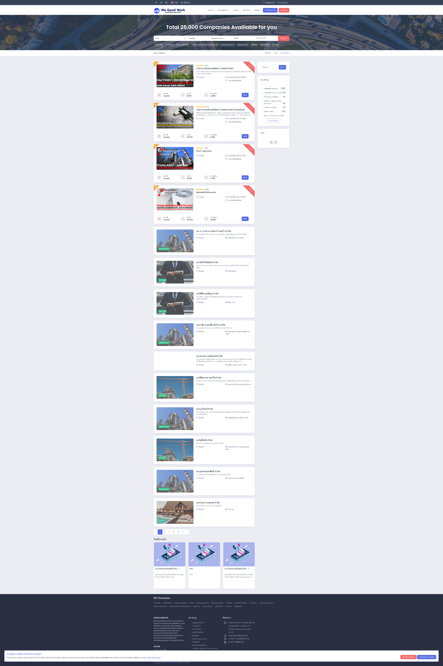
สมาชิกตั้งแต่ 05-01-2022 (236, 77)
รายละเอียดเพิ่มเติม (234, 81)
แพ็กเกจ (236, 10)
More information (154, 658)
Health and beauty (241, 603)
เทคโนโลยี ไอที (197, 632)
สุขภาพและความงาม (199, 639)
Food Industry (207, 606)
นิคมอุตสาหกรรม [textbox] (217, 38)
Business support (181, 603)
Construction (167, 603)
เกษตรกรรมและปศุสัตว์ (235, 478)
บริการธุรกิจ (196, 629)
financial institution (160, 606)
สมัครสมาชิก (271, 10)
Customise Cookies (426, 657)
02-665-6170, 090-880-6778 (239, 639)
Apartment (237, 606)
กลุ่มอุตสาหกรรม (198, 623)
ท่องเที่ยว (195, 635)
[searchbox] (267, 38)
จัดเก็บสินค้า (231, 271)
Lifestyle (229, 603)
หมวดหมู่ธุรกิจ (223, 10)
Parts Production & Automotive (180, 606)
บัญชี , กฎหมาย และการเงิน (237, 365)
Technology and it (203, 603)
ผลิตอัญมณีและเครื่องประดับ (237, 418)
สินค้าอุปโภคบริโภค (199, 645)
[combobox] (199, 38)
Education (253, 603)
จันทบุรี (201, 238)
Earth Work (219, 606)
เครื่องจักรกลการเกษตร (235, 238)
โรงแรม (230, 509)
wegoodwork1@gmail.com (238, 635)
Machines (196, 606)
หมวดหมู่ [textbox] (192, 38)
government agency (266, 603)
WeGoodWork (172, 662)
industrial (157, 603)
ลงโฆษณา (284, 10)
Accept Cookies (408, 657)
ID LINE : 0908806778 (236, 642)
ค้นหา (283, 38)
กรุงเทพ (201, 77)
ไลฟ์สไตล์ (195, 642)
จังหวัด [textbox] (236, 38)
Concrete (228, 606)
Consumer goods (217, 603)
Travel (192, 603)
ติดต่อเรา (257, 10)
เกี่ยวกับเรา (247, 10)
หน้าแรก (211, 10)
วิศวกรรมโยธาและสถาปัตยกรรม (239, 384)
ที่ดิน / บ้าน (231, 302)
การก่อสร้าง (196, 626)
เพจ (275, 53)
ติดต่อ (245, 95)
